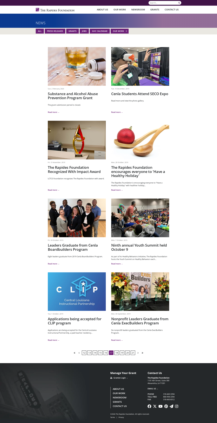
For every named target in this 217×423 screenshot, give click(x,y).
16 (106, 352)
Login (1, 421)
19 (122, 352)
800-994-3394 (169, 397)
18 (116, 352)
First (74, 352)
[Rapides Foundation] (55, 10)
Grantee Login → (120, 378)
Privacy (121, 417)
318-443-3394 (169, 394)
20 (127, 352)
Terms (112, 417)
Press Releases (55, 31)
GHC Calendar (99, 31)
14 (95, 352)
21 (133, 352)
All (40, 31)
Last (142, 352)
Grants (154, 9)
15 (100, 352)
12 (84, 352)
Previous (79, 352)
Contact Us (172, 9)
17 (111, 352)
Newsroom (138, 9)
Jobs (84, 31)
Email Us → (153, 388)
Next (138, 352)
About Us (102, 9)
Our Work (119, 9)
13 (89, 352)
